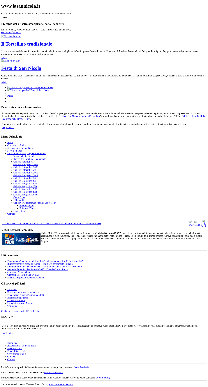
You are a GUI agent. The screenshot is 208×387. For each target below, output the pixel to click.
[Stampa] (198, 224)
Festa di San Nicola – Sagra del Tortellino (80, 116)
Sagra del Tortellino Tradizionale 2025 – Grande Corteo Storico (37, 269)
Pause (10, 95)
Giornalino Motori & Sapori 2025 (23, 275)
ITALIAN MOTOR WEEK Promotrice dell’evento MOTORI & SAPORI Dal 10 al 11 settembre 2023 (51, 223)
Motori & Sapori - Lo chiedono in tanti (25, 277)
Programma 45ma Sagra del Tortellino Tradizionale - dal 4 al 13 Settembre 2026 (45, 261)
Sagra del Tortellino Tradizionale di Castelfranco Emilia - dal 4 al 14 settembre (44, 266)
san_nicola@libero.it (11, 32)
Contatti (11, 359)
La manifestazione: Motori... (20, 303)
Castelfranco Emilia (16, 354)
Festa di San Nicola (21, 68)
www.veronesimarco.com (61, 384)
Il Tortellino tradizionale (26, 44)
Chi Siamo (12, 306)
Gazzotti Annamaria (53, 372)
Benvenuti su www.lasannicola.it (23, 292)
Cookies (11, 356)
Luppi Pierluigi (103, 377)
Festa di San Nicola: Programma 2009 (25, 295)
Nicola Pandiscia (81, 367)
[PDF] (191, 224)
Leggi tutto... (8, 127)
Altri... (4, 58)
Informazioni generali (17, 297)
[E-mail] (204, 226)
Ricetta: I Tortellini (16, 300)
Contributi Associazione (18, 272)
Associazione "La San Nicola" (22, 345)
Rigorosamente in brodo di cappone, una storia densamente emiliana (40, 264)
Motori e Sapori (14, 348)
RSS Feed (12, 289)
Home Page (13, 343)
